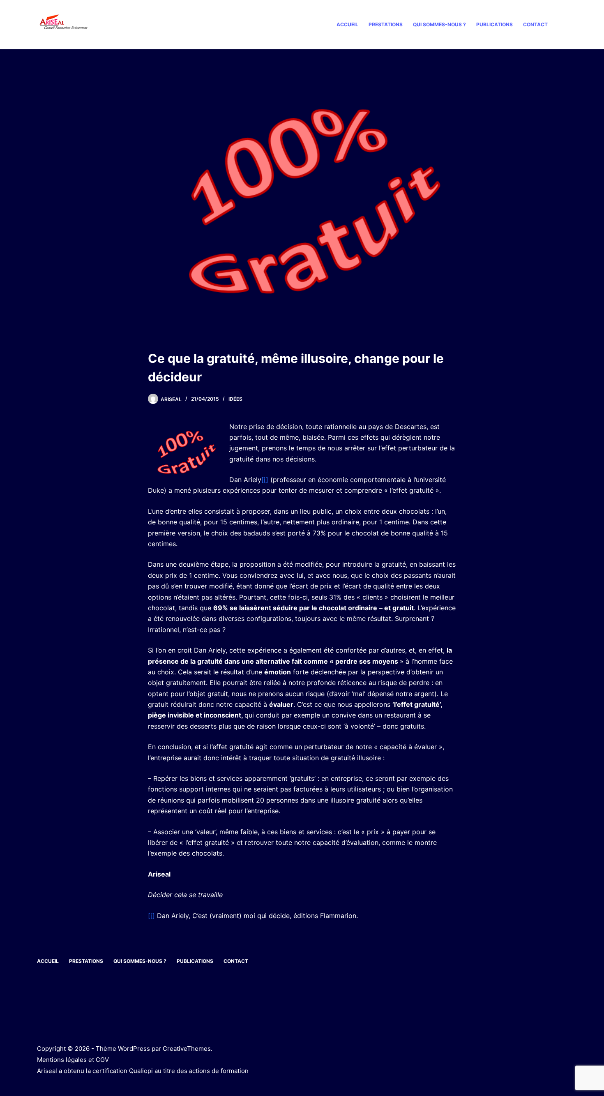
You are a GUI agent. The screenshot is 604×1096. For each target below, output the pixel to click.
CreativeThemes (187, 1048)
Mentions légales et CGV (73, 1060)
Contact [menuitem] (535, 24)
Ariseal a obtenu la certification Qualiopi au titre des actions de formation (143, 1071)
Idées (235, 399)
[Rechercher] (564, 25)
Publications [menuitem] (494, 24)
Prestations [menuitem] (386, 24)
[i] (264, 479)
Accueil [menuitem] (347, 24)
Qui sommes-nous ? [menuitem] (439, 24)
